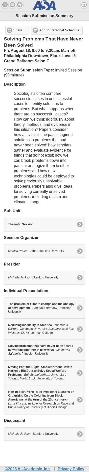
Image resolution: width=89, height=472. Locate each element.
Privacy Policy (71, 469)
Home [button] (19, 4)
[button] (12, 4)
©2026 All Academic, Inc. (28, 469)
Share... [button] (19, 30)
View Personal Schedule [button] (84, 4)
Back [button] (5, 4)
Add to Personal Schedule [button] (59, 30)
